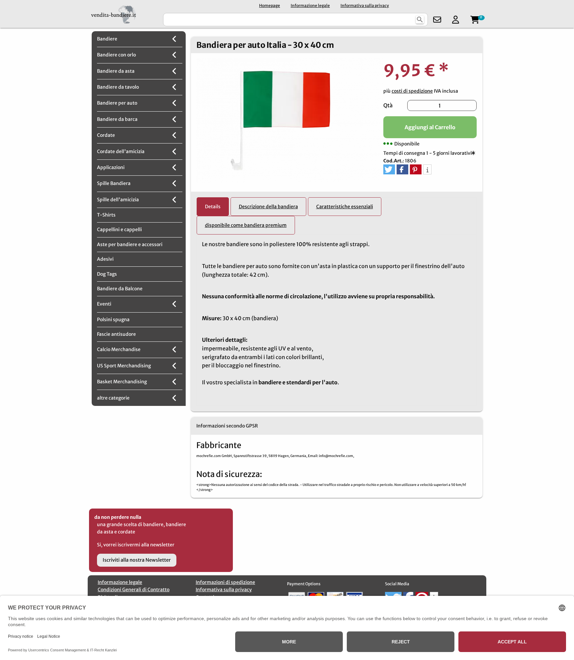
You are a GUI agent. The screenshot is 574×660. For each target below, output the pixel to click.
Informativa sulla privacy (364, 5)
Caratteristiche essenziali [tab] (344, 207)
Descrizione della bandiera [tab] (268, 207)
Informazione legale (310, 5)
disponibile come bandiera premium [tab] (246, 225)
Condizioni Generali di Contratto (133, 590)
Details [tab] (213, 207)
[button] (389, 169)
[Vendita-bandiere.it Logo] (124, 14)
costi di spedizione (412, 91)
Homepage (269, 5)
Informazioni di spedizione (225, 582)
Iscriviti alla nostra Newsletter (137, 560)
